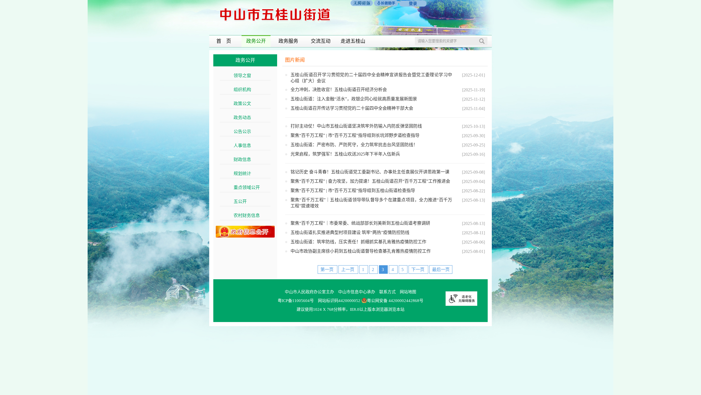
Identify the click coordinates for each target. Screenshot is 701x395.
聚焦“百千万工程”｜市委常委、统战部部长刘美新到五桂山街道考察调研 (360, 223)
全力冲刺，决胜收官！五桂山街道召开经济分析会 (339, 89)
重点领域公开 (250, 187)
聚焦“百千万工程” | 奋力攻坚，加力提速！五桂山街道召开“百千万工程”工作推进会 (370, 181)
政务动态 (245, 117)
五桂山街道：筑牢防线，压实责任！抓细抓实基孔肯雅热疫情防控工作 (358, 241)
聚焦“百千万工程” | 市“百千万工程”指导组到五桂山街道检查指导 (353, 190)
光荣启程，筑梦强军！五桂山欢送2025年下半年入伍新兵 (345, 154)
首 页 (223, 41)
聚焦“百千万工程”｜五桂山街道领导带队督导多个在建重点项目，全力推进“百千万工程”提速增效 (371, 203)
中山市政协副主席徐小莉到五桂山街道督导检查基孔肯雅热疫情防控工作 (361, 251)
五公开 (243, 201)
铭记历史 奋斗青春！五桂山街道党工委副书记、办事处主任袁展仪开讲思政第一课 (370, 172)
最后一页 (441, 269)
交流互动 (321, 41)
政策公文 (245, 103)
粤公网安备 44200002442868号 (395, 300)
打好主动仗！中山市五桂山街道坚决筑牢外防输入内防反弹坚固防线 (356, 126)
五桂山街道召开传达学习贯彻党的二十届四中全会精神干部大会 (352, 108)
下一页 (418, 269)
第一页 (327, 269)
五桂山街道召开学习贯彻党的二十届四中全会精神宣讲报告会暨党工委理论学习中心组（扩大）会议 (371, 77)
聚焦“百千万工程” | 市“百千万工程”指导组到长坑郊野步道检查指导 (355, 135)
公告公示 (245, 131)
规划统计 (245, 173)
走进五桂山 (353, 41)
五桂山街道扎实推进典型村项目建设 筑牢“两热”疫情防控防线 (350, 232)
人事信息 (245, 145)
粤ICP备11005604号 (296, 300)
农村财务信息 (250, 215)
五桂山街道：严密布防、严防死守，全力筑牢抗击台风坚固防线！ (354, 144)
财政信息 (245, 159)
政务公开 (256, 41)
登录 (413, 3)
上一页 (348, 269)
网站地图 (408, 292)
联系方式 (387, 292)
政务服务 (288, 41)
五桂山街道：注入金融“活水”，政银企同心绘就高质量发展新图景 (354, 99)
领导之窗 (245, 75)
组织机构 (245, 89)
